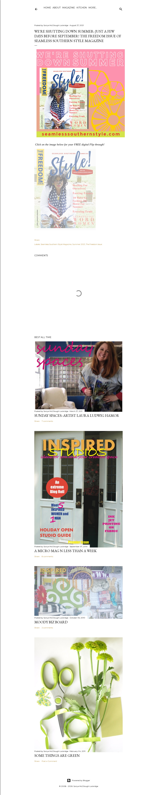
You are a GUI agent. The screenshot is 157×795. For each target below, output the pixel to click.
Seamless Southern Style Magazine (56, 244)
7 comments (47, 421)
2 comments (47, 628)
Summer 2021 (78, 244)
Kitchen (82, 7)
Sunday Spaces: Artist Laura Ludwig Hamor (76, 415)
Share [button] (36, 240)
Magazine (68, 7)
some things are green (57, 755)
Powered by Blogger (81, 780)
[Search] (121, 8)
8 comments (47, 556)
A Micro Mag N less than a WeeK (65, 550)
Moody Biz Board (51, 622)
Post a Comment (49, 761)
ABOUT (57, 7)
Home (47, 7)
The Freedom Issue (94, 244)
